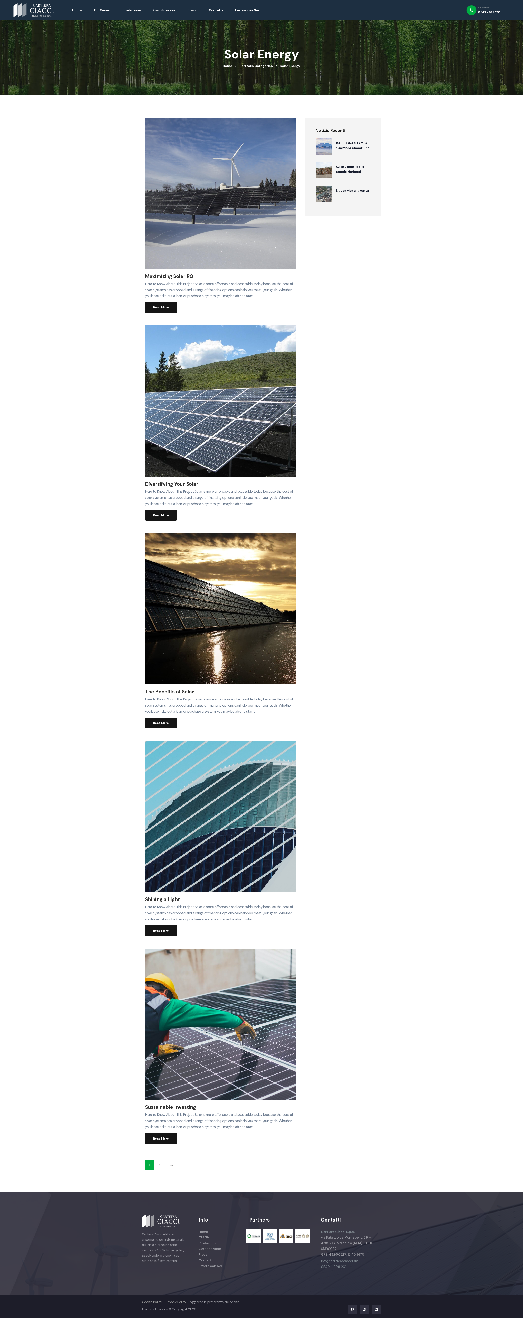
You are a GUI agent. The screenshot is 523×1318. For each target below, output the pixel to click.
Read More (161, 307)
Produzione (131, 10)
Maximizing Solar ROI (170, 276)
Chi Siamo (102, 10)
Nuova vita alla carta (352, 190)
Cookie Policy (152, 1302)
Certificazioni (164, 10)
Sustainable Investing (170, 1107)
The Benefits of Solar (169, 692)
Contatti (216, 10)
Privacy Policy (176, 1302)
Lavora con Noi (247, 10)
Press (192, 10)
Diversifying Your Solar (171, 484)
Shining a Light (162, 899)
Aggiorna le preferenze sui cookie (214, 1302)
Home (77, 10)
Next (172, 1165)
